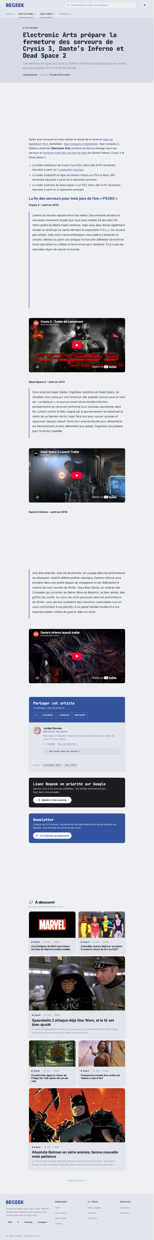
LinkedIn (64, 715)
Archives (122, 1207)
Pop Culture (31, 28)
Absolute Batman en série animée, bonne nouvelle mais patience (74, 1154)
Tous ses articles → (68, 744)
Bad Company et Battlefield (80, 143)
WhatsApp (80, 715)
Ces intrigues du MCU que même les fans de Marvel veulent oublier (49, 948)
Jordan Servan (30, 75)
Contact (90, 1213)
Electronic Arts (51, 765)
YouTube (28, 1222)
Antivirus (122, 1213)
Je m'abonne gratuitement (53, 835)
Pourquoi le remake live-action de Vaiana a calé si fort (99, 1077)
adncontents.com (32, 1236)
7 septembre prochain (70, 169)
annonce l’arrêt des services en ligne (65, 152)
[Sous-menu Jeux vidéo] (54, 14)
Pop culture (26, 14)
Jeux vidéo (46, 14)
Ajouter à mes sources (53, 800)
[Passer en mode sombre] (144, 5)
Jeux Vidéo (69, 765)
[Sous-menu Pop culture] (35, 14)
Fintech (64, 14)
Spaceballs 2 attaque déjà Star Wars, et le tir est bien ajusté (72, 1022)
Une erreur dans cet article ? (63, 751)
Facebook (48, 715)
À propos (91, 1218)
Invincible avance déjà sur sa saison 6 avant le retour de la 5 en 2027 (100, 948)
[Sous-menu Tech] (14, 14)
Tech (9, 14)
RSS (10, 1222)
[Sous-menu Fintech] (71, 14)
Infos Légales (93, 1207)
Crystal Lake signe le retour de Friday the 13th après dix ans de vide (48, 1078)
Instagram (42, 1222)
